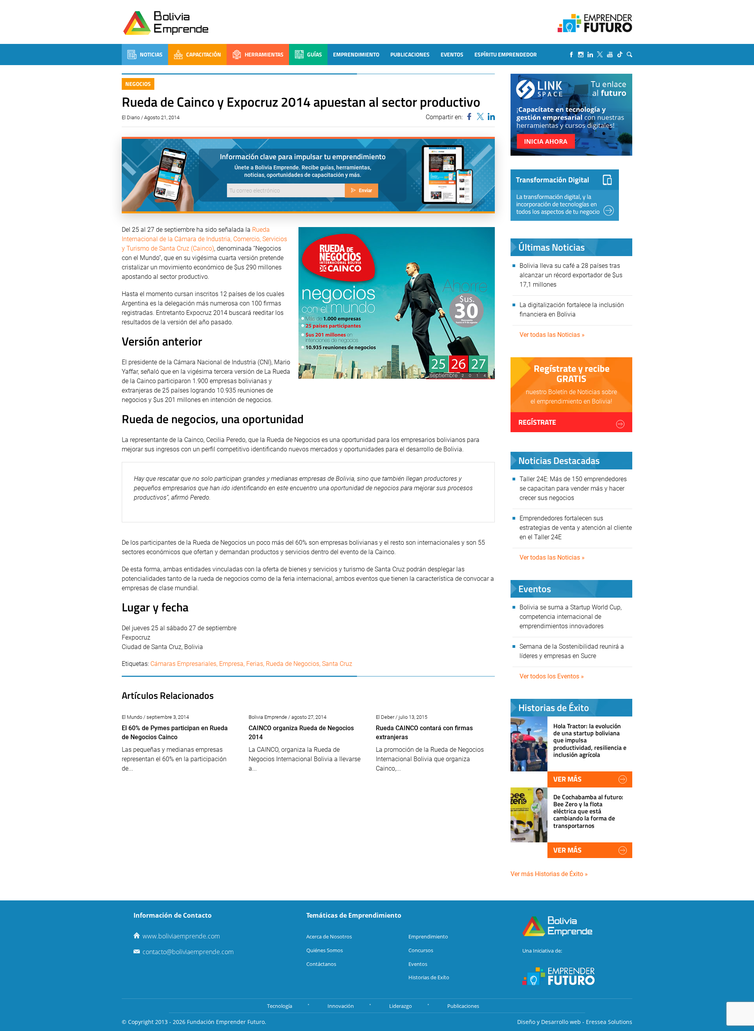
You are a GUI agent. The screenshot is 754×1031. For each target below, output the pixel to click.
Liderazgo (400, 1005)
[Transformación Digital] (565, 195)
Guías (314, 54)
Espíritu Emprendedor (505, 54)
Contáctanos (321, 963)
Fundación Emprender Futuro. (226, 1022)
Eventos (452, 54)
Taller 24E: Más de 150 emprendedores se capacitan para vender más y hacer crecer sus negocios (573, 488)
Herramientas (264, 54)
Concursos (420, 950)
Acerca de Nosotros (329, 936)
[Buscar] (629, 54)
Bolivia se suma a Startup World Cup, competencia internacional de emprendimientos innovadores (571, 617)
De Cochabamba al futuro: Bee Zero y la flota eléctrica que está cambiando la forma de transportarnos (588, 811)
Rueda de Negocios (292, 663)
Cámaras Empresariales (183, 663)
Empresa (231, 663)
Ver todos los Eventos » (552, 676)
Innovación (341, 1005)
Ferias (254, 663)
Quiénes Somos (324, 950)
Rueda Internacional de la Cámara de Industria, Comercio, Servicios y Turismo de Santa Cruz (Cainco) (204, 239)
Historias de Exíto (428, 977)
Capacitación (203, 54)
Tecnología (279, 1005)
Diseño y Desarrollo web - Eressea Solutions (574, 1022)
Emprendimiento (356, 54)
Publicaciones (410, 54)
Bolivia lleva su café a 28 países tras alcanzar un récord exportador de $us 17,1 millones (571, 275)
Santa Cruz (337, 663)
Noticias (151, 54)
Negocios (138, 84)
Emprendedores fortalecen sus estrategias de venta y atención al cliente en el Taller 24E (576, 528)
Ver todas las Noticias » (552, 334)
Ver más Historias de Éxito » (549, 874)
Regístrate (537, 422)
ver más (567, 779)
